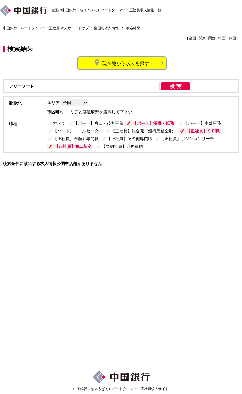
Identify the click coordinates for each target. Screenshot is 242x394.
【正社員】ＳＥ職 (203, 131)
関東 (202, 38)
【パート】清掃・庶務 (153, 123)
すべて (59, 123)
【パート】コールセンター (78, 131)
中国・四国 (227, 38)
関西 (211, 38)
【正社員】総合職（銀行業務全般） (144, 131)
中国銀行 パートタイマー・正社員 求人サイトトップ (46, 28)
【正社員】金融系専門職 (76, 138)
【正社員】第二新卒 (73, 146)
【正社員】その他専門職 (129, 138)
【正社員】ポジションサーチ (187, 138)
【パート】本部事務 (202, 123)
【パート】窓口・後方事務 (98, 123)
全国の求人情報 (107, 28)
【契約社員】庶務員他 (122, 146)
